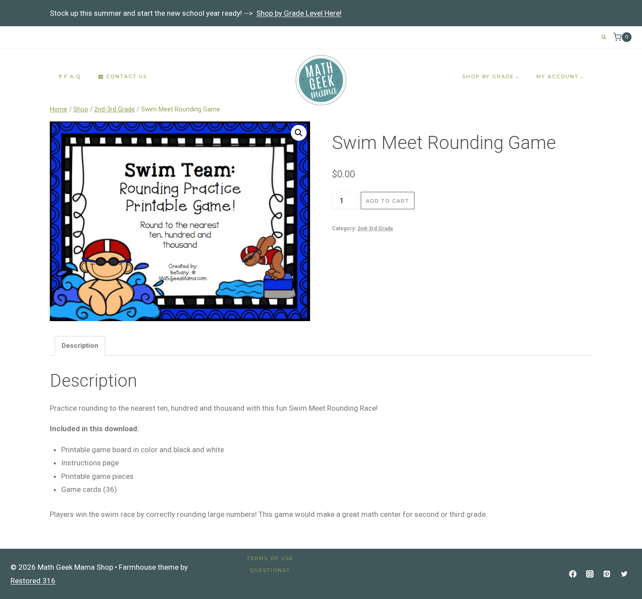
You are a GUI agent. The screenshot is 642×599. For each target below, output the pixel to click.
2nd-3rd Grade (375, 228)
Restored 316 (32, 580)
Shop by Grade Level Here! (299, 13)
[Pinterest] (607, 574)
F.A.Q (71, 76)
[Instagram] (590, 574)
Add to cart (387, 201)
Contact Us (125, 76)
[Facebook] (573, 574)
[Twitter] (624, 574)
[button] (299, 133)
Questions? (270, 570)
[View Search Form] (604, 37)
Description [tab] (80, 346)
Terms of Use (270, 558)
